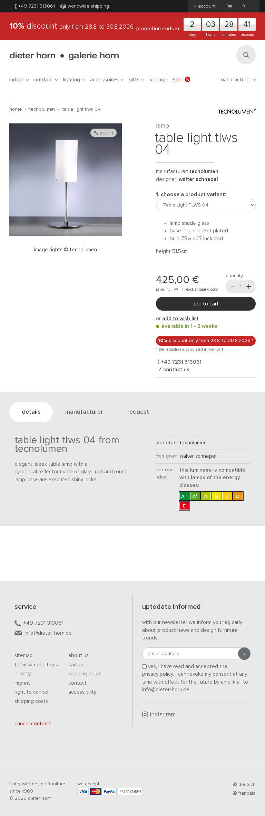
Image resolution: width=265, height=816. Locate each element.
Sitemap (23, 655)
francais (246, 793)
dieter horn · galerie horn (64, 56)
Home (15, 109)
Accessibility (82, 692)
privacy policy (157, 674)
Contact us (175, 369)
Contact (77, 683)
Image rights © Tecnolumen (65, 249)
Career (76, 664)
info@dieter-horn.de (48, 633)
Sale (178, 79)
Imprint (22, 683)
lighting (71, 79)
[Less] (232, 286)
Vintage (158, 79)
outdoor (43, 79)
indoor (16, 79)
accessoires (104, 79)
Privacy (22, 673)
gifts (134, 79)
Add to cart (206, 303)
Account (207, 6)
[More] (249, 286)
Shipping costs (31, 701)
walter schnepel (198, 179)
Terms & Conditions (36, 664)
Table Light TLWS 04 (81, 109)
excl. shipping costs (202, 289)
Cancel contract (32, 723)
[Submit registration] (244, 653)
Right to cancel (31, 692)
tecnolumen (42, 109)
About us (78, 655)
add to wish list (180, 318)
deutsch (247, 784)
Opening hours (84, 673)
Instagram (163, 715)
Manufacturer (235, 79)
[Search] (246, 54)
